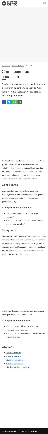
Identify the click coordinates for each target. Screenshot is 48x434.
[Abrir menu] (44, 3)
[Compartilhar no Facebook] (4, 102)
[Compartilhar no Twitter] (9, 102)
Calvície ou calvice (14, 356)
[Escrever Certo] (9, 3)
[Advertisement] (24, 35)
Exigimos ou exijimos (15, 359)
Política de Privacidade (9, 431)
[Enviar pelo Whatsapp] (14, 102)
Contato (34, 431)
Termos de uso (24, 431)
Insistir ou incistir (13, 352)
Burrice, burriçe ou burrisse (17, 367)
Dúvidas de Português (18, 66)
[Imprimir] (19, 102)
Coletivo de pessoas (14, 363)
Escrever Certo (6, 66)
